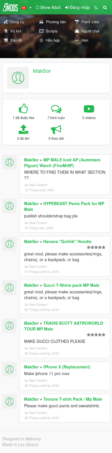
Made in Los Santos (20, 444)
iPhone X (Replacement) (66, 367)
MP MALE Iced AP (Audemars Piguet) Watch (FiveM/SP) (62, 162)
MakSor (42, 70)
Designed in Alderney (21, 438)
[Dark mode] (96, 7)
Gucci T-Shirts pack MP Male (71, 285)
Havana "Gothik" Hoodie (67, 241)
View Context (38, 184)
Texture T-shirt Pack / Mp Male (72, 399)
